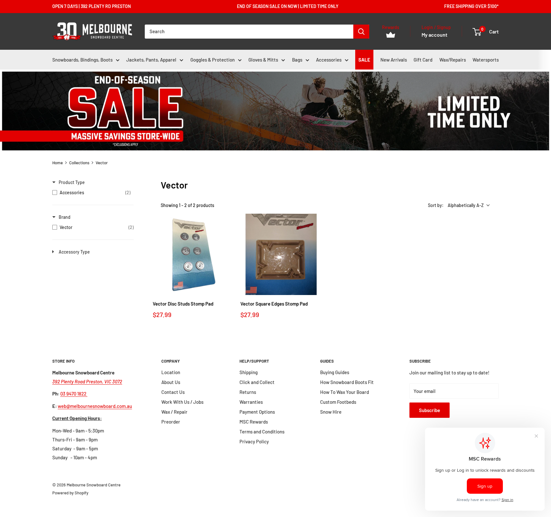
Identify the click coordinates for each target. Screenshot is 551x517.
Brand (64, 217)
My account (434, 35)
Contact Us (173, 392)
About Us (170, 382)
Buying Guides (334, 372)
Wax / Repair (174, 412)
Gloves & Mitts (263, 60)
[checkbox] (91, 192)
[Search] (361, 32)
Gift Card (423, 60)
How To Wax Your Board (344, 392)
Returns (247, 392)
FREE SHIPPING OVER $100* (471, 6)
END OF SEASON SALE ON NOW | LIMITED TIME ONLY (287, 6)
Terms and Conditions (261, 431)
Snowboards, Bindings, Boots (82, 60)
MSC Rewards (253, 422)
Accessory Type (74, 252)
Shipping (248, 372)
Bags (297, 60)
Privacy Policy (254, 441)
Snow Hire (331, 412)
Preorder (170, 422)
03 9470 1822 (73, 393)
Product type (72, 182)
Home (57, 162)
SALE (364, 60)
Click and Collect (257, 382)
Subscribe (429, 410)
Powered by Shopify (70, 492)
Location (170, 372)
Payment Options (257, 412)
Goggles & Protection (212, 60)
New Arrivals (393, 60)
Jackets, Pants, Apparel (151, 60)
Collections (79, 162)
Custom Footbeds (338, 402)
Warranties (251, 402)
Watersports (486, 60)
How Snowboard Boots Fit (347, 382)
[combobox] (249, 32)
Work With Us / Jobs (182, 402)
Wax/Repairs (452, 60)
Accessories (329, 60)
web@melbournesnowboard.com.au (95, 406)
